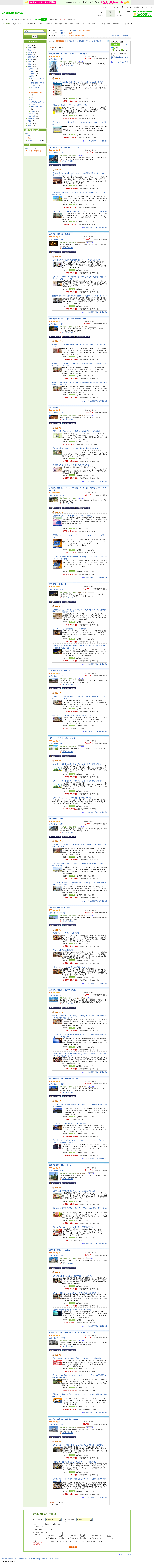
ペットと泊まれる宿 (34, 140)
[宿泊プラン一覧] (55, 74)
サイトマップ (115, 7)
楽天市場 (137, 7)
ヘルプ (97, 7)
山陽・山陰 (31, 118)
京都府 (31, 71)
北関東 (30, 52)
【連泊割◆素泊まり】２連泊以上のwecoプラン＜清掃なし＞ (73, 516)
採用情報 (44, 1559)
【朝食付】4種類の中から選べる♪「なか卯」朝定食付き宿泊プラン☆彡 (77, 82)
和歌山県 (32, 116)
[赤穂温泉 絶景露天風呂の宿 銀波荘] (89, 998)
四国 (29, 121)
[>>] (108, 41)
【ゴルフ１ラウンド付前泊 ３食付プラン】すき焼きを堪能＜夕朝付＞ (77, 781)
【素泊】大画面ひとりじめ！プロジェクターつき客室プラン (73, 1310)
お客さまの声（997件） (57, 59)
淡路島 (33, 111)
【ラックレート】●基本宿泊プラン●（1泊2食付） (69, 629)
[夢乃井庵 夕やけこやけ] (90, 592)
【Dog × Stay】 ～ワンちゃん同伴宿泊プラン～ (71, 105)
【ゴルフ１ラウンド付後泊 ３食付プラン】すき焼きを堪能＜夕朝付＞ (77, 764)
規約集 (51, 1559)
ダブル (69, 1541)
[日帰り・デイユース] (69, 337)
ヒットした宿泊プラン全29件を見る (95, 983)
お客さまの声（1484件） (57, 1255)
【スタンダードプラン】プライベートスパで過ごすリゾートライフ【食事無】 (79, 211)
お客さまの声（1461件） (57, 1084)
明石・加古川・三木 (37, 88)
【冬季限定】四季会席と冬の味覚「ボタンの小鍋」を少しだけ (74, 1191)
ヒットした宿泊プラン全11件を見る (95, 227)
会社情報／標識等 (7, 1559)
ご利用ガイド (105, 7)
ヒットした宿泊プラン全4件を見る (96, 141)
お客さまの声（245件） (57, 413)
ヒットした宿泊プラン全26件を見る (95, 577)
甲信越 (30, 59)
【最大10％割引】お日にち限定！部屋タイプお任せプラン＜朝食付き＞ (77, 1358)
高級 (29, 136)
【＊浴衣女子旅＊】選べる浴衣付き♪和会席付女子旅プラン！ (74, 465)
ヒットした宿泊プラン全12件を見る (95, 1243)
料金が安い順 (69, 41)
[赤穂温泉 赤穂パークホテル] (89, 1258)
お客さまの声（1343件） (57, 913)
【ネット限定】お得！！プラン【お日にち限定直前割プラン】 (74, 1227)
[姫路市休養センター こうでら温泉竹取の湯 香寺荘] (92, 327)
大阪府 (31, 73)
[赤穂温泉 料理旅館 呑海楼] (89, 242)
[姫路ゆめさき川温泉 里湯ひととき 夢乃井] (90, 1087)
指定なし (63, 33)
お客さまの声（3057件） (57, 495)
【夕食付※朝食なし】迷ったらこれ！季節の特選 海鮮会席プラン (76, 1293)
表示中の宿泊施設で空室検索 (118, 35)
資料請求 (58, 1559)
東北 (29, 50)
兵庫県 (73, 30)
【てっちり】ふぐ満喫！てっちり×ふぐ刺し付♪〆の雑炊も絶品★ (75, 448)
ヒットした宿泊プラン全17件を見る (95, 1412)
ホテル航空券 (121, 50)
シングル (51, 1541)
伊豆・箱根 (31, 57)
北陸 (29, 62)
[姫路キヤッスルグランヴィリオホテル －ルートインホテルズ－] (80, 1341)
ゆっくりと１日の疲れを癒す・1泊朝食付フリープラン (71, 715)
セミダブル (60, 1541)
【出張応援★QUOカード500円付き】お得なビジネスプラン (73, 798)
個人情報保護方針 (21, 1559)
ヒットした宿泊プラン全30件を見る (95, 1159)
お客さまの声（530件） (57, 153)
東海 (29, 64)
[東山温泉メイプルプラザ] (89, 416)
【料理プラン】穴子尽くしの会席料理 (65, 933)
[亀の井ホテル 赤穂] (80, 827)
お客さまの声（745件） (57, 239)
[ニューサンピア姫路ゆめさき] (80, 679)
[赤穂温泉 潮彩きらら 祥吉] (89, 916)
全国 (61, 30)
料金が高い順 (79, 41)
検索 (73, 1547)
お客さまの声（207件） (57, 1170)
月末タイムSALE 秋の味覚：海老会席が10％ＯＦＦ (71, 967)
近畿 (67, 30)
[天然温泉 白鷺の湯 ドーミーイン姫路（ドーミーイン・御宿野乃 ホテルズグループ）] (80, 498)
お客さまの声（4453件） (57, 1338)
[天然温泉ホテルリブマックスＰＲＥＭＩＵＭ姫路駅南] (80, 62)
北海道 (30, 47)
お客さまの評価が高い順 (93, 41)
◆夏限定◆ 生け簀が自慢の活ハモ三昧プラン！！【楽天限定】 (75, 1462)
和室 (94, 1541)
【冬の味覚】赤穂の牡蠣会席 (62, 950)
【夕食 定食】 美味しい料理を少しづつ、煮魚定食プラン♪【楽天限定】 (78, 1445)
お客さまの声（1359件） (57, 995)
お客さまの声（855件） (57, 824)
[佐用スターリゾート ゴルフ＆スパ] (80, 746)
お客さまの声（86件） (56, 743)
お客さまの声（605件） (57, 589)
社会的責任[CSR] (34, 1559)
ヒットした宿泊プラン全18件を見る (95, 401)
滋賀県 (31, 69)
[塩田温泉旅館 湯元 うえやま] (90, 1173)
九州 (29, 123)
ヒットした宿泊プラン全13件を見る (95, 312)
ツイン (76, 1541)
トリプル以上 (86, 1541)
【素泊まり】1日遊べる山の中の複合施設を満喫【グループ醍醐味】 (76, 431)
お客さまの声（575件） (57, 1424)
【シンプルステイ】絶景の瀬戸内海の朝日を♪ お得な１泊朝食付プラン (77, 260)
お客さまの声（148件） (57, 324)
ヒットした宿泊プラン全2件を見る (96, 732)
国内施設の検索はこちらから (120, 58)
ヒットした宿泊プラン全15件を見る (95, 901)
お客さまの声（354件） (57, 676)
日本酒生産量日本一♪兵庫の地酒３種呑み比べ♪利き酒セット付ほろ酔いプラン (79, 296)
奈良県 (31, 114)
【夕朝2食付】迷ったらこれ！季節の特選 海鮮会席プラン (73, 1276)
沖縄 (29, 125)
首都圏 (30, 55)
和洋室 (101, 1541)
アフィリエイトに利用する (121, 62)
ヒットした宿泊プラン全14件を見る (95, 481)
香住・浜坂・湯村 (37, 107)
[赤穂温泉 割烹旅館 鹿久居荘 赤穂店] (89, 1427)
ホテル (118, 48)
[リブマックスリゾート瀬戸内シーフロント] (80, 156)
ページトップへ (125, 1554)
